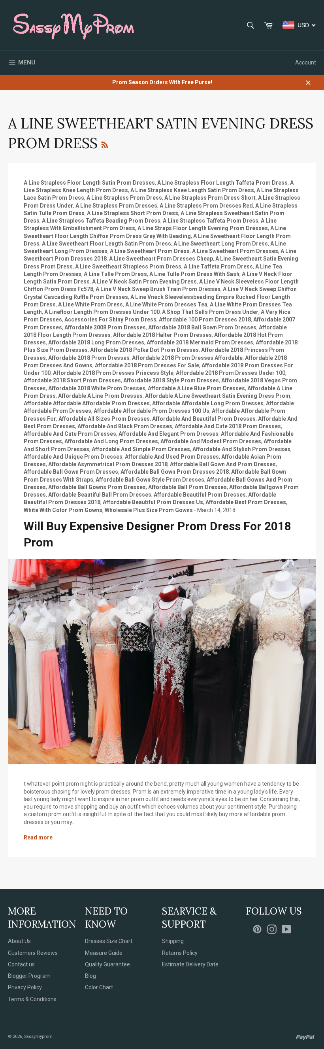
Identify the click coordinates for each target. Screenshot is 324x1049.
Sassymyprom (38, 1036)
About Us (19, 941)
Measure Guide (103, 953)
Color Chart (99, 987)
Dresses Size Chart (108, 941)
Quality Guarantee (107, 964)
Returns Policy (180, 953)
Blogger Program (29, 976)
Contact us (21, 964)
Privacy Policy (25, 987)
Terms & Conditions (32, 999)
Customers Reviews (33, 953)
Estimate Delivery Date (190, 964)
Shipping (173, 941)
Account (305, 62)
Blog (90, 976)
